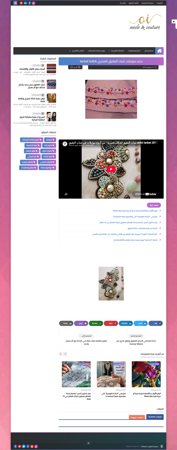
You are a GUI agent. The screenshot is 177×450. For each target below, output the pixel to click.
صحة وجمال (148, 50)
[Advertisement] (60, 26)
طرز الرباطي (32, 156)
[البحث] (15, 3)
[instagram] (34, 3)
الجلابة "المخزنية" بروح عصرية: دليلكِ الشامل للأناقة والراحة (135, 240)
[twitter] (24, 446)
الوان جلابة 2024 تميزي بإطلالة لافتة (31, 100)
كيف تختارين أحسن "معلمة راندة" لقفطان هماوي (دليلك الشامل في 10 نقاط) (128, 222)
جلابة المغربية (31, 145)
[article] (86, 339)
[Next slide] (61, 354)
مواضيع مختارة (46, 167)
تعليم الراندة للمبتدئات (30, 139)
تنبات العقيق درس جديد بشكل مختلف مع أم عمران (32, 86)
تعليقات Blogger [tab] (137, 417)
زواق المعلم (30, 151)
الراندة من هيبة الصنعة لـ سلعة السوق (142, 228)
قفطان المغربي (46, 162)
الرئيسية (159, 2)
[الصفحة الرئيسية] (159, 50)
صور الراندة (48, 156)
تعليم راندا (48, 145)
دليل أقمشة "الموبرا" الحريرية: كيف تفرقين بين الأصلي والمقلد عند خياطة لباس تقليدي (124, 234)
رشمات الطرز (47, 151)
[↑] (88, 443)
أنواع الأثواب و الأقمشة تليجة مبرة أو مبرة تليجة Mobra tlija (135, 210)
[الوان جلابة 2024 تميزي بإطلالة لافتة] (51, 98)
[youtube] (32, 446)
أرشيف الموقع (133, 2)
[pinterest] (21, 3)
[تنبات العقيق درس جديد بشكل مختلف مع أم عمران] (51, 84)
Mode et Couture (132, 446)
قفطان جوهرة (27, 162)
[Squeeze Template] (162, 446)
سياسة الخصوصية (147, 2)
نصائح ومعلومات (134, 50)
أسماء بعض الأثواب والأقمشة (32, 69)
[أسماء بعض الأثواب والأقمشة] (51, 68)
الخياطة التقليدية (117, 50)
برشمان (49, 139)
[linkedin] (25, 3)
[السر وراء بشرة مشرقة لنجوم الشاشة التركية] (51, 116)
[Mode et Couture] (145, 22)
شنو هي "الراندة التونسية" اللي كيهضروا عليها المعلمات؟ (135, 216)
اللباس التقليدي (78, 50)
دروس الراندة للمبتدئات (96, 50)
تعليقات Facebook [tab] (155, 416)
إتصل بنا (122, 2)
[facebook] (29, 3)
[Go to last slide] (65, 354)
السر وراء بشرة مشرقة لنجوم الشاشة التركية (32, 118)
